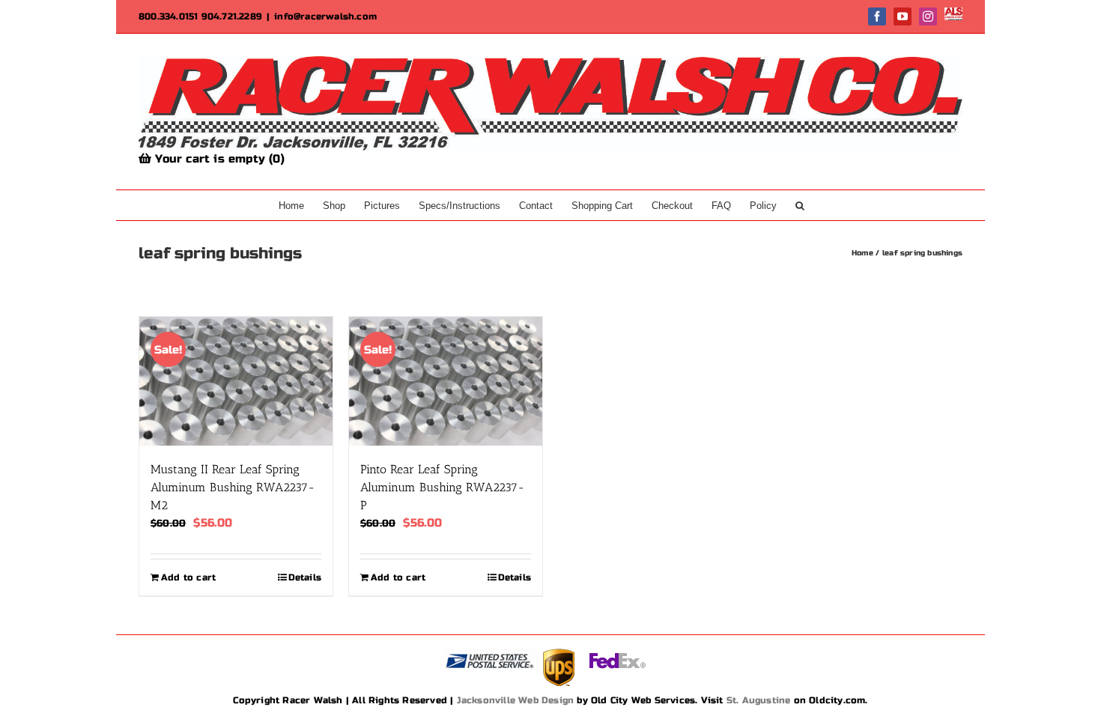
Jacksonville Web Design (515, 700)
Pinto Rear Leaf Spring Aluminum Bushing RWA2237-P (442, 487)
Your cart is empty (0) (218, 159)
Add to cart (188, 577)
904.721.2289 (231, 16)
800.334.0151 (168, 16)
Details (304, 577)
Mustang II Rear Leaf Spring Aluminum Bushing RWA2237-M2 (233, 487)
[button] (799, 205)
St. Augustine (759, 700)
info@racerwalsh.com (325, 16)
